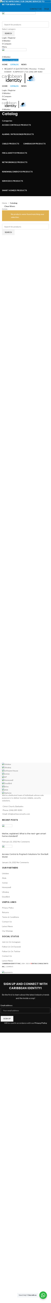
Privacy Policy (41, 1023)
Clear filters (9, 206)
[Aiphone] (25, 778)
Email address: (7, 1005)
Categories (7, 121)
